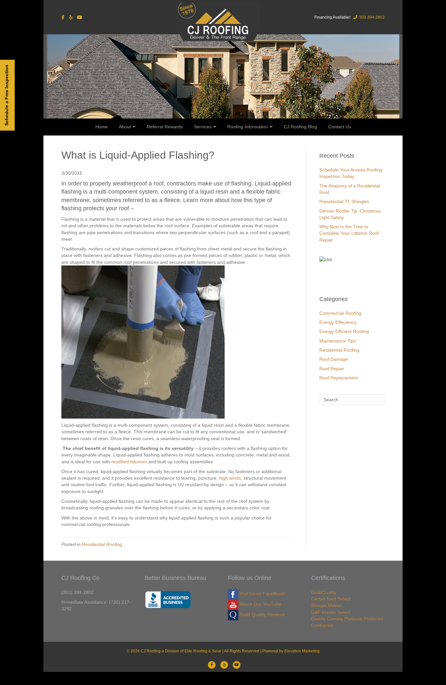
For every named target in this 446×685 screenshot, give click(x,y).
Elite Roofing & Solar (202, 651)
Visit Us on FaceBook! (261, 593)
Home (101, 126)
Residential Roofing (102, 544)
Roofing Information (247, 126)
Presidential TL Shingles (344, 201)
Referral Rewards (165, 126)
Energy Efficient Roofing (344, 331)
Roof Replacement (338, 377)
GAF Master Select (330, 612)
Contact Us (339, 126)
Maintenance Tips (337, 340)
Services (203, 126)
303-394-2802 (371, 17)
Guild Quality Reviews (261, 614)
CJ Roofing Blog (300, 126)
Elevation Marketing (302, 651)
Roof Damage (333, 359)
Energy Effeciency (338, 322)
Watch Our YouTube (259, 604)
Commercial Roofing (340, 313)
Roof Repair (331, 368)
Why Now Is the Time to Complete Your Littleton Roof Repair (349, 233)
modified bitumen (129, 461)
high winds (230, 478)
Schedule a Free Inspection (6, 95)
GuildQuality (323, 592)
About (125, 126)
